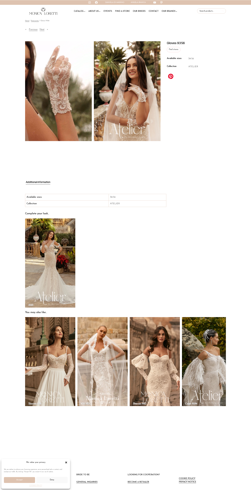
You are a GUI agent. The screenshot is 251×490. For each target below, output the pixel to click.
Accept (19, 480)
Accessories (35, 21)
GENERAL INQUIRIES (87, 482)
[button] (66, 462)
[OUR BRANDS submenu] (176, 11)
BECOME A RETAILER (138, 482)
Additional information (38, 182)
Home (27, 21)
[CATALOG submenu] (84, 11)
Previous (33, 29)
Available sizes (174, 58)
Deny (52, 480)
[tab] (37, 182)
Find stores (173, 49)
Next (42, 29)
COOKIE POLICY (35, 485)
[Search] (223, 11)
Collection (171, 66)
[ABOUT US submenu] (99, 11)
